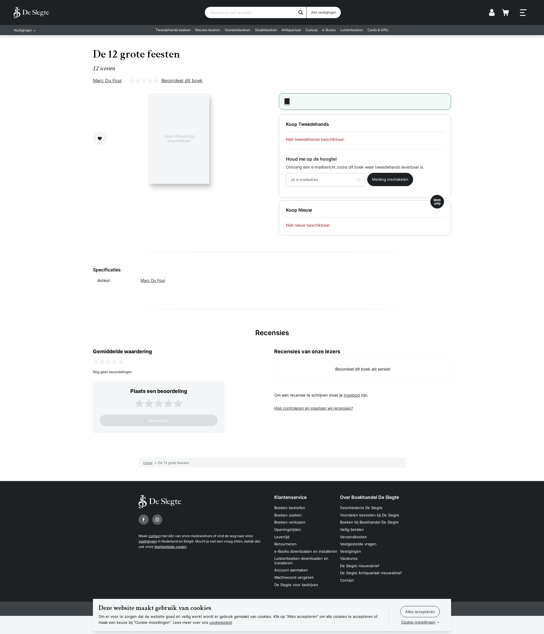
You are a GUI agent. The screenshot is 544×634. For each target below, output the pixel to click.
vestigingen (148, 541)
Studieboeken (266, 30)
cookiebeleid (220, 622)
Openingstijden (287, 529)
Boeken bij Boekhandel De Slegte (369, 522)
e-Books (329, 30)
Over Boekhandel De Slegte (369, 497)
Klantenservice (290, 497)
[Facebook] (143, 519)
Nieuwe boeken (207, 30)
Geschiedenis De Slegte (361, 507)
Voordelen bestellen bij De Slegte (369, 515)
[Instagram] (157, 519)
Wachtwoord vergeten (294, 577)
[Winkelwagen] (505, 12)
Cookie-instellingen (418, 622)
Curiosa (311, 30)
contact (154, 536)
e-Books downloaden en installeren (305, 551)
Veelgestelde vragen (170, 546)
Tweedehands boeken (173, 30)
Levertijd (282, 537)
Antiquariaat (291, 30)
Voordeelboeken (237, 30)
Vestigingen (350, 551)
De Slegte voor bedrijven (296, 584)
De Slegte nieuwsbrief (359, 565)
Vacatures (349, 558)
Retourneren (285, 544)
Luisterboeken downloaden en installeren (301, 560)
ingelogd (352, 395)
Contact (347, 580)
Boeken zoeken (288, 515)
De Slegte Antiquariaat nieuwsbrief (371, 573)
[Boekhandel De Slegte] (31, 12)
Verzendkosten (353, 537)
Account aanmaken (291, 570)
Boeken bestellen (289, 507)
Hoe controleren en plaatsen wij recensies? (313, 408)
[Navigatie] (523, 13)
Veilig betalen (352, 529)
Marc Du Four (107, 80)
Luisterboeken (351, 30)
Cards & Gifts (377, 30)
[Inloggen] (492, 12)
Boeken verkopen (289, 522)
